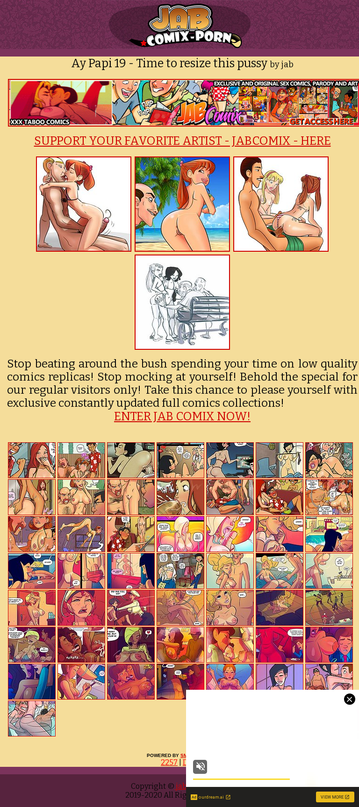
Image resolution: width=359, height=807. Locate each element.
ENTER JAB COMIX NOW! (182, 417)
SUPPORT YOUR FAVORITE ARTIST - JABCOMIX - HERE (182, 141)
